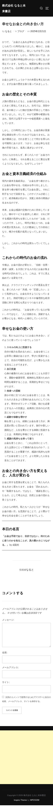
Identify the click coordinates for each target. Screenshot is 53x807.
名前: (4, 652)
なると (8, 31)
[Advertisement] (26, 757)
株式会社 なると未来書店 (14, 8)
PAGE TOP (49, 780)
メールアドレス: (10, 667)
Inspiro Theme (20, 800)
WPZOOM (34, 800)
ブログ (20, 31)
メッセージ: (8, 620)
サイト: (5, 682)
